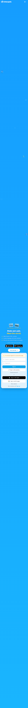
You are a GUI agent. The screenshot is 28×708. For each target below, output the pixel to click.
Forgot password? (14, 372)
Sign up (18, 386)
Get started (13, 350)
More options (14, 383)
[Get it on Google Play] (18, 346)
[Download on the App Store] (9, 346)
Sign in (14, 366)
